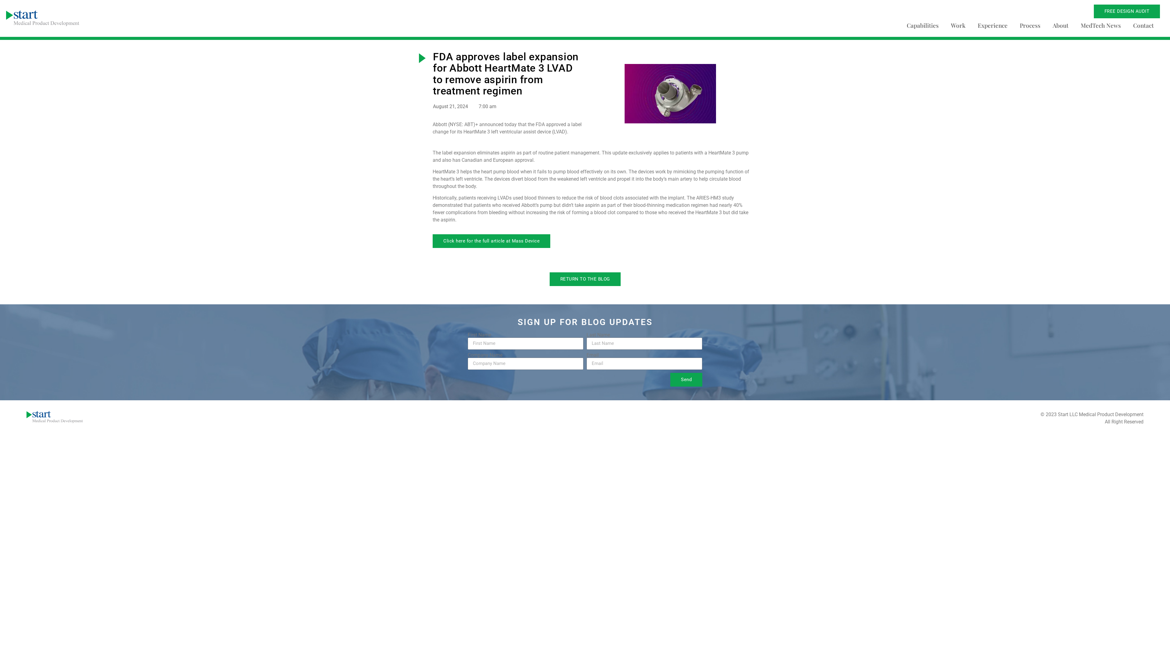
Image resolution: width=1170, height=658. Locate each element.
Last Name (598, 335)
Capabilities (923, 25)
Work (958, 25)
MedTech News (1101, 25)
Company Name (485, 355)
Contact (1143, 25)
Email (593, 355)
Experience (993, 25)
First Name (479, 335)
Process (1030, 25)
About (1061, 25)
